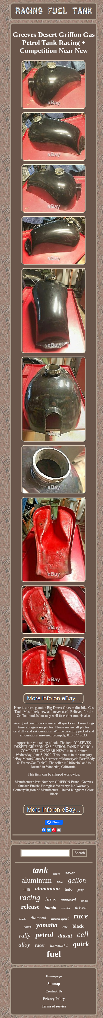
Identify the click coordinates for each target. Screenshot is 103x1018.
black (78, 926)
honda (50, 907)
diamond (38, 917)
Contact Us (54, 991)
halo (68, 889)
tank (40, 870)
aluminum (37, 880)
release (30, 906)
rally (24, 935)
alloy (24, 945)
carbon (56, 873)
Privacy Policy (54, 999)
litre (60, 882)
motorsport (59, 918)
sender (84, 900)
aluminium (47, 888)
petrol (44, 934)
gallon (77, 880)
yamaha (47, 925)
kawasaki (59, 946)
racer (40, 945)
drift (27, 889)
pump (81, 890)
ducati (65, 936)
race (81, 915)
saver (70, 873)
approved (68, 900)
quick (81, 944)
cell (82, 934)
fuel (54, 954)
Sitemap (54, 984)
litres (50, 899)
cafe (65, 927)
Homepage (54, 976)
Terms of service (54, 1006)
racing (30, 897)
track (22, 918)
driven (80, 907)
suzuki (65, 908)
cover (27, 927)
